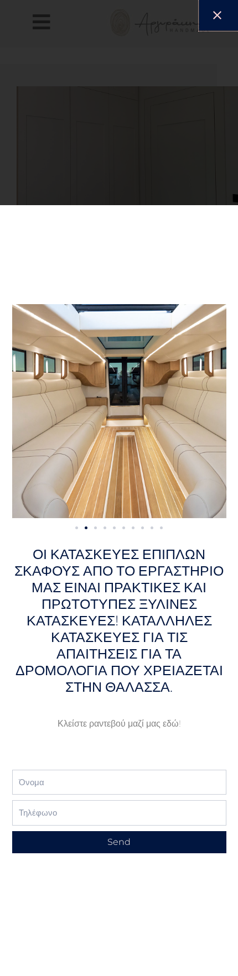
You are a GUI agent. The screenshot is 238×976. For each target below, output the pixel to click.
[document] (119, 488)
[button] (76, 527)
